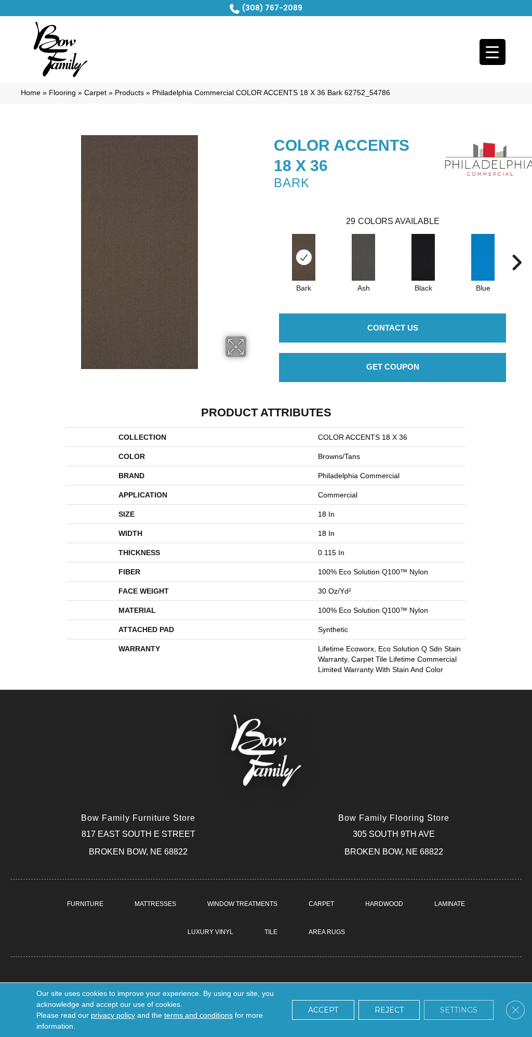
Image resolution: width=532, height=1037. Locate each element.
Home (31, 93)
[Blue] (483, 257)
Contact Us (392, 327)
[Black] (423, 257)
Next (516, 247)
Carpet (95, 93)
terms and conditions (198, 1015)
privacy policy (113, 1015)
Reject (389, 1010)
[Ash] (363, 257)
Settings (458, 1010)
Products (129, 93)
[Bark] (303, 257)
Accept (323, 1010)
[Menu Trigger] (493, 52)
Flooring (62, 93)
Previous (268, 247)
